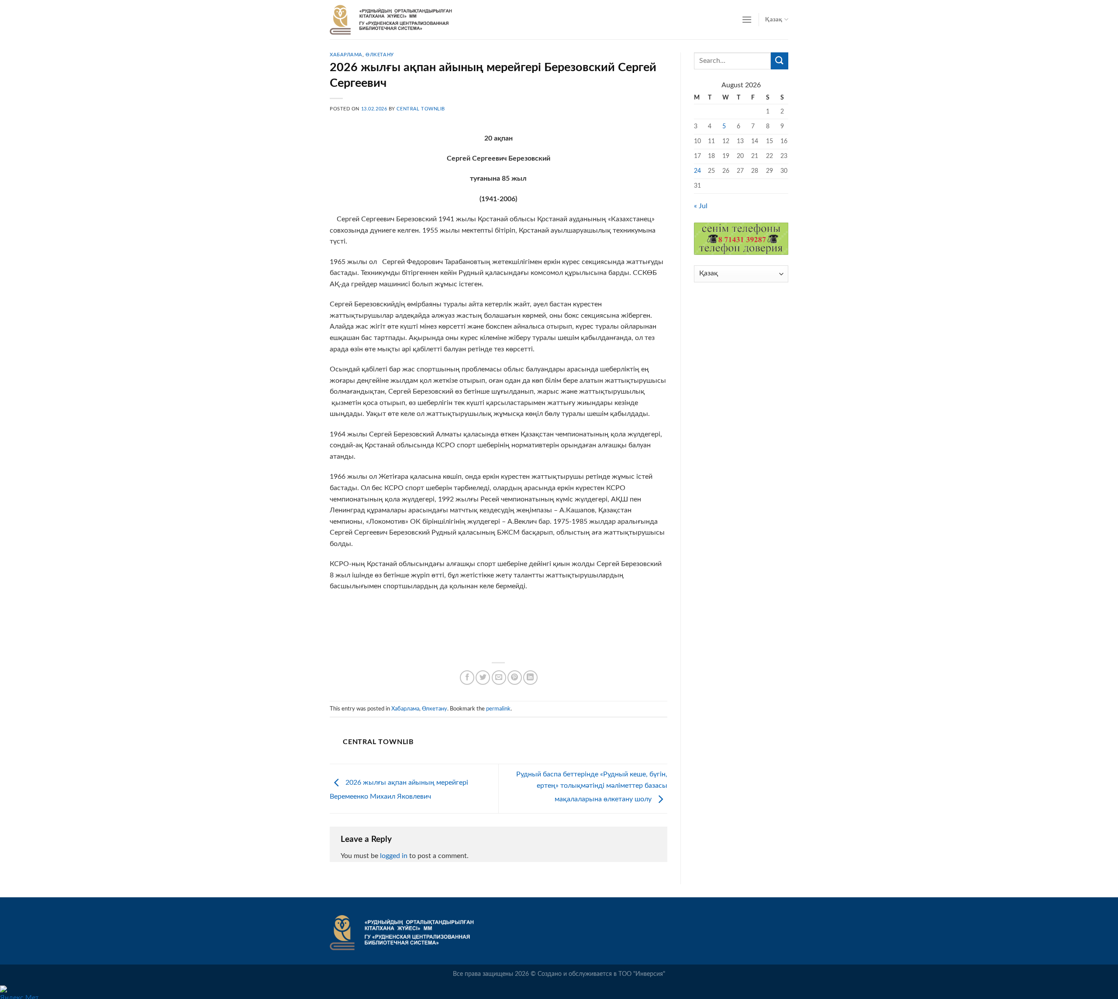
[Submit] (779, 60)
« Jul (700, 206)
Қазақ (773, 19)
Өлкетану (379, 54)
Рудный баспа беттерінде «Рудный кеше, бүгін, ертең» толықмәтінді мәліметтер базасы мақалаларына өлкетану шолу (591, 787)
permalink (498, 708)
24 (697, 171)
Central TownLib (421, 108)
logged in (393, 855)
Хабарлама (346, 54)
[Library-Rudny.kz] (391, 19)
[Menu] (747, 19)
